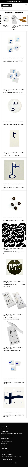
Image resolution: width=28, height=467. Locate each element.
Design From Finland (7, 217)
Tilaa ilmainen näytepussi (14, 1)
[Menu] (25, 5)
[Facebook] (12, 463)
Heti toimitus (6, 58)
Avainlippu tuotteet (7, 57)
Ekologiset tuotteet (18, 57)
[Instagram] (16, 463)
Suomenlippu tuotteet (8, 379)
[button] (13, 29)
